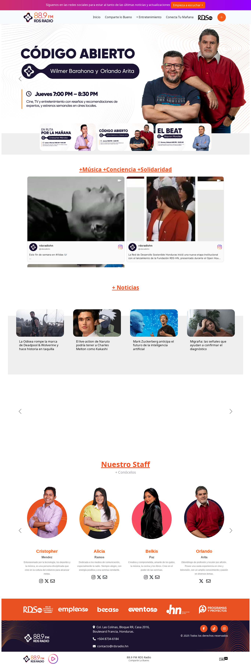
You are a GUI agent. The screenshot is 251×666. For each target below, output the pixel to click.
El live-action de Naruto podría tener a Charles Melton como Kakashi (93, 345)
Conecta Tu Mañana (179, 17)
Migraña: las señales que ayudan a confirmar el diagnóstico (208, 345)
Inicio (97, 17)
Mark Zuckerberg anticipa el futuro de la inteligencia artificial (153, 345)
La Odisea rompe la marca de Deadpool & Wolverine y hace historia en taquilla (38, 345)
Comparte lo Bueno (118, 17)
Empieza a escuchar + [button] (188, 5)
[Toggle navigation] (221, 17)
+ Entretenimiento (149, 17)
